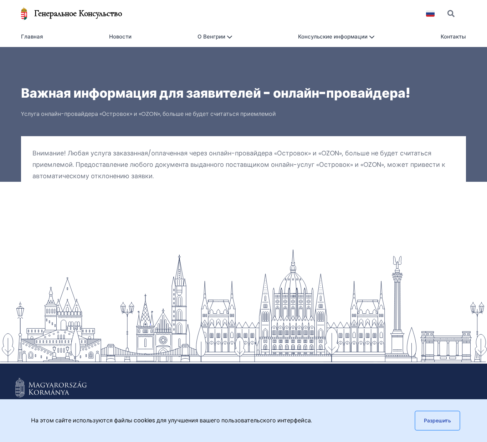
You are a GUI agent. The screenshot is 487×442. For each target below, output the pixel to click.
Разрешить (437, 420)
